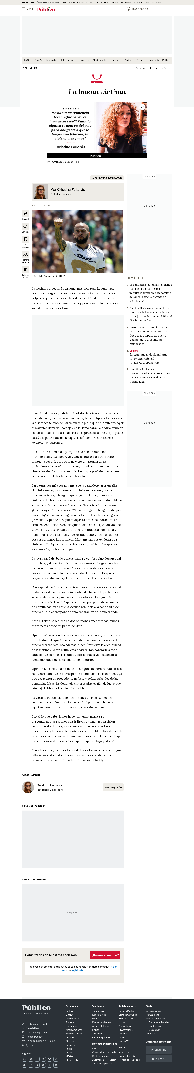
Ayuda (29, 1045)
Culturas (129, 60)
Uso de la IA (154, 1030)
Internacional (67, 60)
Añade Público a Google (108, 177)
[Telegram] (37, 1065)
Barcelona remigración (151, 2)
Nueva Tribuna (126, 1026)
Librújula (123, 1033)
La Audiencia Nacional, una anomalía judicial (148, 356)
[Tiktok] (30, 1065)
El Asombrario (126, 1030)
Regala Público (34, 1036)
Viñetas (166, 68)
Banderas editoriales (159, 1022)
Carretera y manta (101, 1037)
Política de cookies (128, 1056)
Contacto (150, 1033)
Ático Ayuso (42, 2)
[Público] (46, 9)
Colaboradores (127, 1006)
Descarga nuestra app (158, 1041)
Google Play (160, 1050)
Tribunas (154, 68)
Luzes (122, 1037)
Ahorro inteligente (101, 1026)
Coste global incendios (58, 2)
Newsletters (32, 1028)
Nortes (122, 1022)
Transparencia (152, 1014)
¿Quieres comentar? (105, 955)
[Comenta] (25, 226)
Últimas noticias (73, 1060)
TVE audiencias (117, 2)
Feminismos (83, 60)
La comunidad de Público (40, 1041)
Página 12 (124, 1041)
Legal (122, 1047)
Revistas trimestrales (104, 1043)
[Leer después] (25, 239)
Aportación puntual (36, 1032)
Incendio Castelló (132, 2)
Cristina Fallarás (71, 189)
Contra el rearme (100, 1056)
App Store (160, 1058)
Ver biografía (113, 787)
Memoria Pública (74, 1033)
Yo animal (97, 1033)
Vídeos (69, 1052)
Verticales (98, 1006)
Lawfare (96, 1048)
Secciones (72, 1006)
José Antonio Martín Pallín (147, 363)
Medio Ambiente (101, 60)
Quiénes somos (153, 1011)
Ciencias (141, 60)
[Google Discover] (30, 1059)
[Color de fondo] (25, 269)
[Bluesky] (49, 1059)
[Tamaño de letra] (25, 254)
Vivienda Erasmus (76, 2)
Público (36, 1008)
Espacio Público (126, 1011)
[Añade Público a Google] (24, 1059)
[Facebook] (37, 1059)
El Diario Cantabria (128, 1014)
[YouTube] (24, 1065)
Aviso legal (124, 1052)
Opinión (38, 60)
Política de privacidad (129, 1059)
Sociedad (70, 1022)
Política (27, 60)
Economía (154, 60)
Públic (69, 1048)
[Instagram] (55, 1059)
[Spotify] (43, 1065)
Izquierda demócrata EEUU (97, 2)
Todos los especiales (102, 1063)
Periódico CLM (126, 1018)
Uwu (94, 1018)
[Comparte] (25, 213)
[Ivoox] (55, 1065)
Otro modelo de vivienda (104, 1052)
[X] (43, 1059)
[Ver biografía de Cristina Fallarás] (28, 787)
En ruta (95, 1030)
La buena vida (99, 1014)
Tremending (52, 60)
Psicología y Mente (101, 1022)
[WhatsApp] (49, 1065)
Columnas (30, 68)
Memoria (117, 60)
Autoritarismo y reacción (104, 1059)
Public (165, 60)
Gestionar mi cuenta (36, 1024)
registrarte (77, 970)
